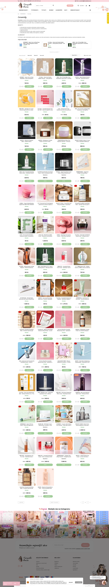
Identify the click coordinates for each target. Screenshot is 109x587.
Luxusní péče (75, 568)
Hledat (53, 5)
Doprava (37, 561)
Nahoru (21, 502)
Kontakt (37, 566)
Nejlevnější (30, 55)
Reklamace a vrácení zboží (41, 563)
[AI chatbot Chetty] (104, 582)
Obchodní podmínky (40, 568)
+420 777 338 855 (27, 0)
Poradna (70, 5)
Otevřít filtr (74, 55)
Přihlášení (56, 563)
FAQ (37, 564)
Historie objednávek (58, 566)
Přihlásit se (85, 545)
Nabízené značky (76, 561)
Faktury (56, 564)
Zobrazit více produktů (54, 52)
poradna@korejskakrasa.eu (85, 0)
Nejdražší (36, 55)
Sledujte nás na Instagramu (59, 509)
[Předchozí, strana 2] (83, 502)
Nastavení (71, 582)
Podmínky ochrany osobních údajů (42, 569)
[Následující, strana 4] (88, 502)
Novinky (74, 566)
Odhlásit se (57, 568)
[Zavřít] (104, 577)
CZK (83, 5)
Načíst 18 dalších (54, 502)
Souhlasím (79, 582)
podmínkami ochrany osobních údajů (83, 548)
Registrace (57, 561)
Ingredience (75, 569)
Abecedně (42, 55)
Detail (45, 433)
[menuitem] (24, 10)
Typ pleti (74, 564)
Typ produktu (75, 563)
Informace (48, 582)
